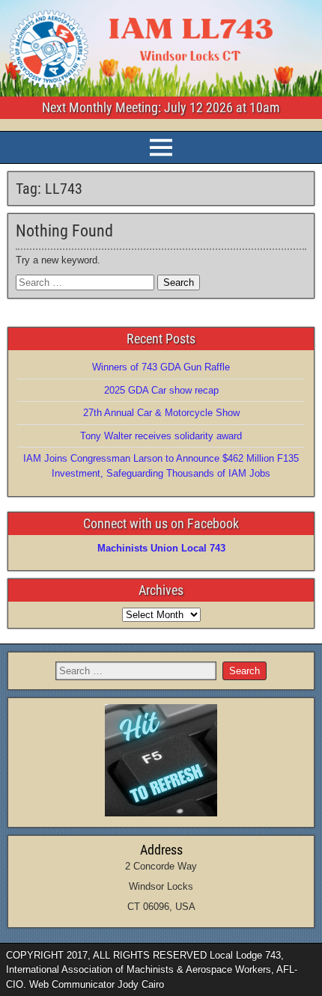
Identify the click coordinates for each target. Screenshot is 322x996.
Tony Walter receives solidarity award (161, 436)
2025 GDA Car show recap (161, 390)
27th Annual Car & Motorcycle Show (161, 412)
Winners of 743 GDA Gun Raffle (161, 367)
